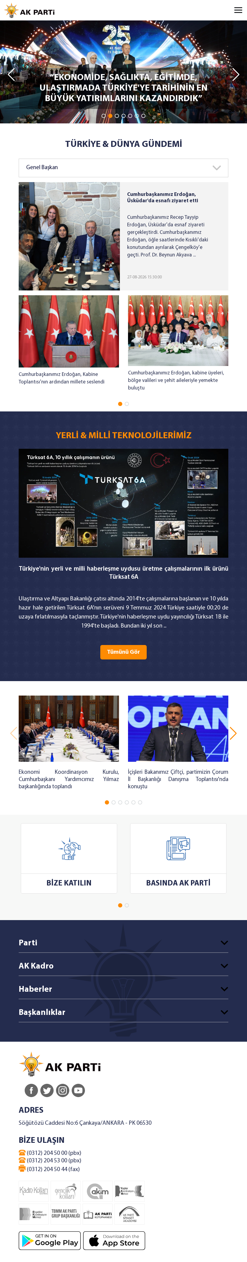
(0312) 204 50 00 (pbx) (53, 1153)
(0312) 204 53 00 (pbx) (53, 1161)
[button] (104, 116)
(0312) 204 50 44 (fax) (53, 1170)
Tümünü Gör (123, 652)
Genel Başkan (42, 168)
